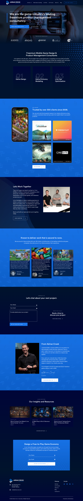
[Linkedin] (67, 484)
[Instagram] (72, 484)
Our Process (51, 2)
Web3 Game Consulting (37, 2)
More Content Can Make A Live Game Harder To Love (20, 422)
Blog (61, 2)
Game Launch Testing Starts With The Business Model (62, 422)
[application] (31, 2)
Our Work (45, 2)
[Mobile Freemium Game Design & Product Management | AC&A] (13, 2)
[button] (19, 26)
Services (28, 2)
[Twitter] (64, 484)
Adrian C (12, 424)
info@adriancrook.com (16, 489)
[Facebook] (69, 484)
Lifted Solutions (70, 498)
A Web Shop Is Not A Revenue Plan (41, 422)
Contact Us (57, 491)
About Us (56, 2)
